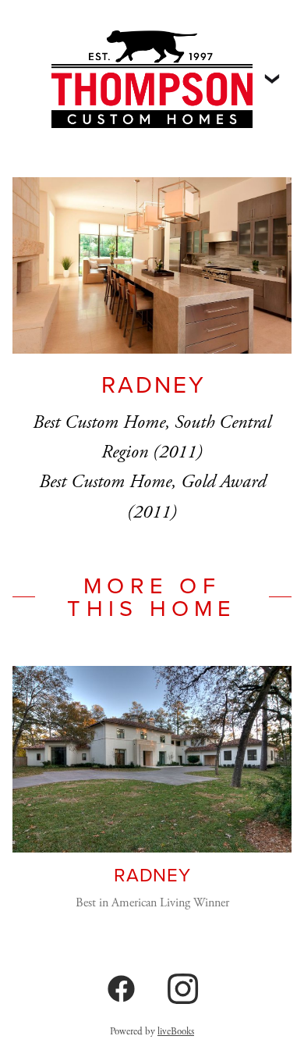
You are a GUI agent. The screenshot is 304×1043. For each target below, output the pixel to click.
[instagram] (183, 989)
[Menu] (272, 79)
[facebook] (121, 989)
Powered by (152, 1031)
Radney (152, 874)
